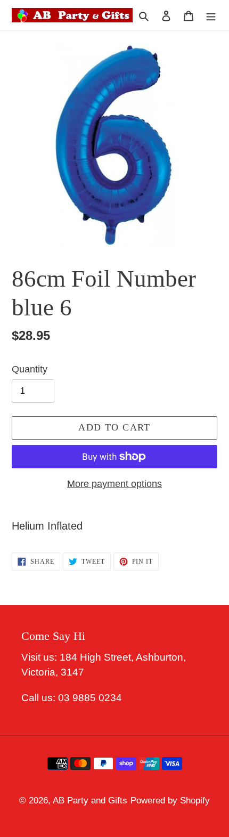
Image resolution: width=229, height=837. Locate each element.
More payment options (114, 483)
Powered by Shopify (170, 800)
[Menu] (211, 15)
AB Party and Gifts (90, 800)
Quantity (29, 369)
